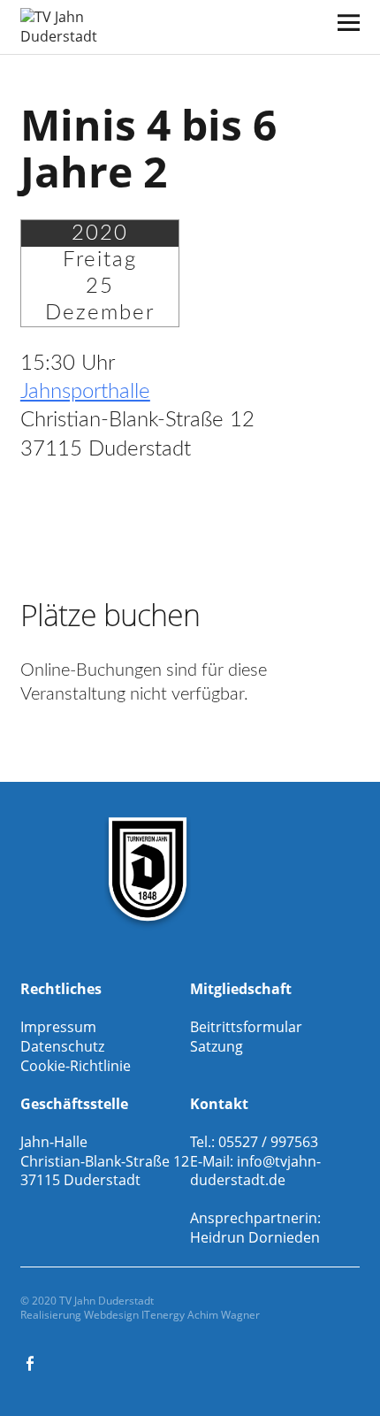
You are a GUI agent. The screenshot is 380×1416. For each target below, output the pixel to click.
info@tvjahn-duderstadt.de (255, 1171)
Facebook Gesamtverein (32, 1362)
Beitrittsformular (246, 1027)
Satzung (216, 1046)
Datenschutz (62, 1046)
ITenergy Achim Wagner (200, 1314)
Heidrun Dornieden (255, 1237)
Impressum (58, 1027)
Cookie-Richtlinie (75, 1065)
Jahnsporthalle (85, 391)
